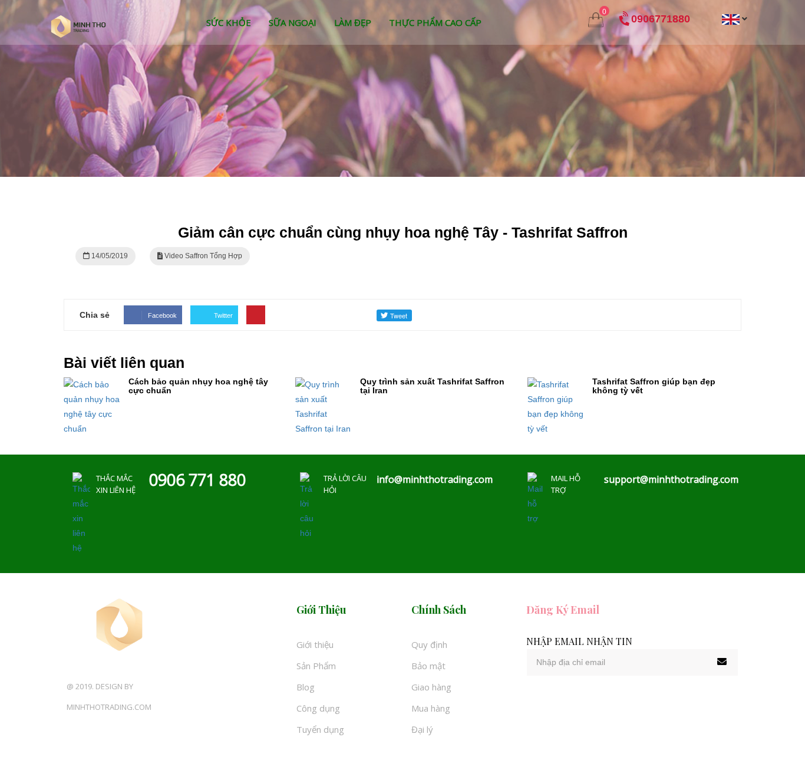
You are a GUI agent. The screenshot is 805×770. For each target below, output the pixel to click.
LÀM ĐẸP (352, 22)
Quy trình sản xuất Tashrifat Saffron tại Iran (432, 386)
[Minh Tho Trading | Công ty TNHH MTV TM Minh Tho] (78, 26)
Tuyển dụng (320, 729)
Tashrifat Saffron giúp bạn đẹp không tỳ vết (653, 386)
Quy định (429, 644)
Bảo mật (428, 666)
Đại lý (422, 729)
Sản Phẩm (316, 666)
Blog (305, 687)
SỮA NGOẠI (292, 22)
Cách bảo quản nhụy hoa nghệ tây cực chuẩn (198, 386)
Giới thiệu (315, 644)
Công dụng (318, 708)
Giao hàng (431, 687)
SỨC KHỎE (228, 22)
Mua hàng (430, 708)
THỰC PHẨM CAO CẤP (435, 22)
